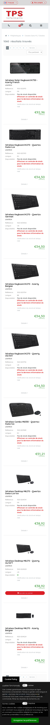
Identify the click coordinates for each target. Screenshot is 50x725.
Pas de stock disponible (30, 97)
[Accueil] (6, 36)
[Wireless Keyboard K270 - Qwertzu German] (25, 203)
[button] (30, 25)
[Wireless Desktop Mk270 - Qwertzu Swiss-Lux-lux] (25, 480)
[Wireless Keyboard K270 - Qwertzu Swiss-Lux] (25, 136)
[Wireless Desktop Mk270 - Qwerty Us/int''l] (25, 549)
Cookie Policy (11, 679)
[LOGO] (14, 15)
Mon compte (38, 2)
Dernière (32, 48)
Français (11, 2)
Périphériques (15, 36)
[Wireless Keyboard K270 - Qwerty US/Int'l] (25, 342)
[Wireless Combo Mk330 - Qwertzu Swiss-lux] (25, 411)
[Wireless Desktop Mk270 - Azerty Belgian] (25, 617)
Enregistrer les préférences (25, 720)
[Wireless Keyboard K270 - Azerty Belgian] (25, 272)
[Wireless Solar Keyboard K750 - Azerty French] (25, 69)
